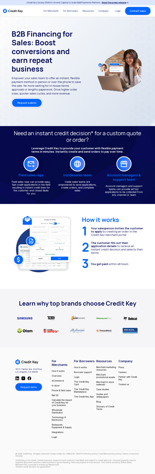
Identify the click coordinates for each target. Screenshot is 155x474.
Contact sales (138, 11)
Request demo (29, 387)
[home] (13, 11)
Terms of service (130, 454)
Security (19, 456)
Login (118, 10)
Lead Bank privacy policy (110, 454)
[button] (51, 11)
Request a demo (26, 102)
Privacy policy (91, 454)
